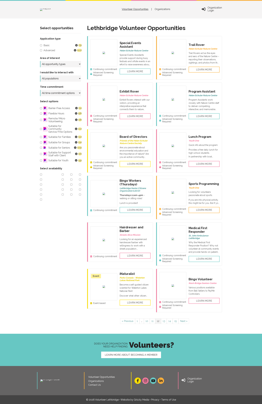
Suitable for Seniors (64, 147)
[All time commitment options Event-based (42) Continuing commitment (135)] (60, 93)
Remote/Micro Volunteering (64, 120)
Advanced (62, 50)
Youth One (194, 140)
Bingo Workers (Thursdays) (130, 182)
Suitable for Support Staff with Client (64, 154)
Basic (62, 45)
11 (152, 321)
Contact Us (94, 384)
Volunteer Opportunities (135, 9)
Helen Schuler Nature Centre (134, 50)
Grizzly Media (141, 399)
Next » (183, 321)
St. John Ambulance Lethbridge (198, 236)
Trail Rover (197, 45)
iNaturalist (127, 274)
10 (147, 321)
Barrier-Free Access (64, 108)
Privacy (155, 399)
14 (169, 321)
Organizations (162, 9)
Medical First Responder (198, 229)
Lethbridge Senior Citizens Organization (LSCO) (133, 189)
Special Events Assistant (130, 44)
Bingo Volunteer (201, 279)
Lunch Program (200, 137)
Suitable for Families (64, 137)
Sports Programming (204, 184)
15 (175, 321)
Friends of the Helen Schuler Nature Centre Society (134, 141)
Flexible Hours (64, 113)
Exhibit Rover (129, 91)
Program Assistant (202, 91)
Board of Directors (133, 137)
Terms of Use (168, 399)
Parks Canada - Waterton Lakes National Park (132, 279)
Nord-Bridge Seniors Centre (202, 283)
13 (164, 321)
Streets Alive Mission (130, 235)
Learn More (135, 71)
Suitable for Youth (64, 160)
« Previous (127, 321)
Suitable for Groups (64, 142)
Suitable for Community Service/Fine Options (64, 129)
